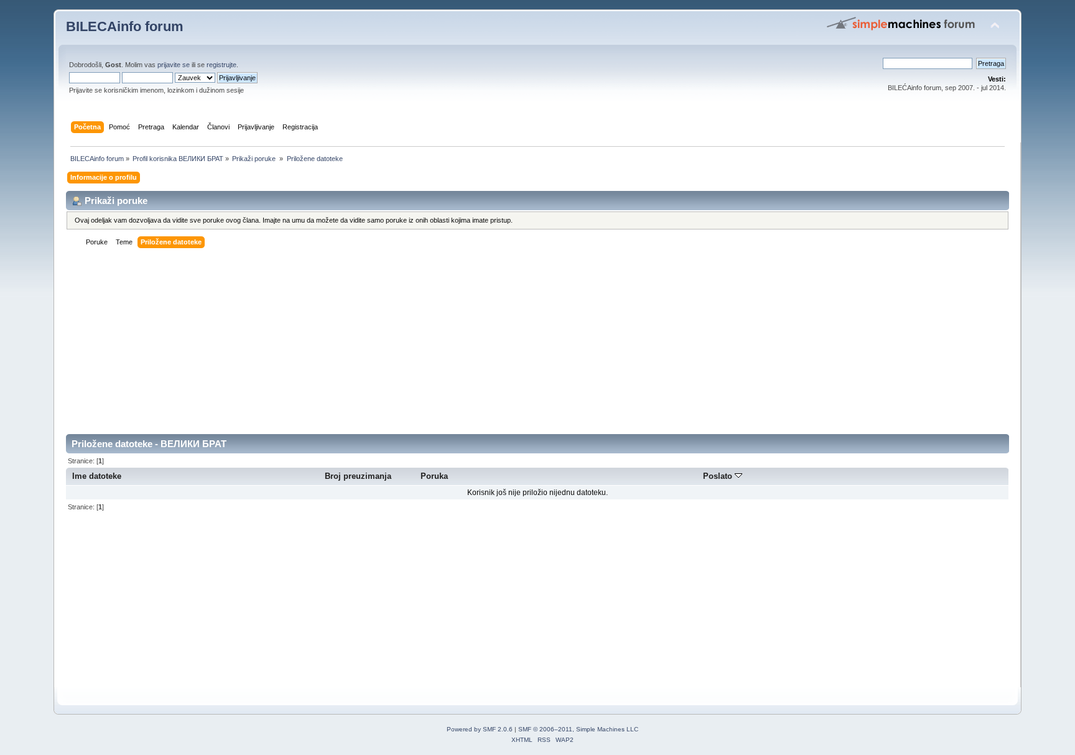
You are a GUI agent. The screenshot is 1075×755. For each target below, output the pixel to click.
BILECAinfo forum (125, 26)
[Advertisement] (439, 347)
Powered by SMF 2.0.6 (480, 729)
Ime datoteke (96, 476)
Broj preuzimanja (358, 476)
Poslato (719, 476)
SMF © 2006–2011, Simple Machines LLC (578, 729)
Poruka (434, 476)
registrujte (221, 64)
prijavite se (173, 64)
